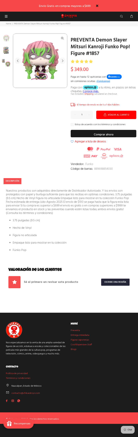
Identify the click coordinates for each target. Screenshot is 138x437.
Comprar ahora (103, 134)
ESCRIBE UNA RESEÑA (115, 282)
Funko (89, 164)
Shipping (88, 94)
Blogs (73, 349)
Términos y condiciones (18, 378)
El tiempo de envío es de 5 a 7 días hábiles (98, 105)
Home (8, 23)
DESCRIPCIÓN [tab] (12, 181)
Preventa (75, 330)
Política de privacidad (17, 373)
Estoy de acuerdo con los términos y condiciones (100, 124)
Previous (18, 61)
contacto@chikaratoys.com (25, 393)
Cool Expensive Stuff (81, 345)
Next (62, 61)
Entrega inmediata (80, 335)
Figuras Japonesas (80, 340)
